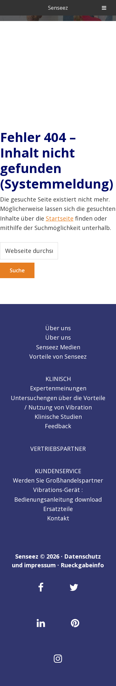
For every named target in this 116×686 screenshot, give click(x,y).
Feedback (58, 426)
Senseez (58, 7)
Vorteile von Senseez (58, 356)
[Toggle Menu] (104, 8)
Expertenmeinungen (58, 388)
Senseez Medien (58, 347)
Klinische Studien (58, 416)
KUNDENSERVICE (58, 471)
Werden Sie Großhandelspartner (58, 480)
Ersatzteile (58, 509)
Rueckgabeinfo (82, 565)
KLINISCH (58, 379)
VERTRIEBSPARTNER (58, 448)
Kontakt (58, 518)
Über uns (58, 328)
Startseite (59, 218)
